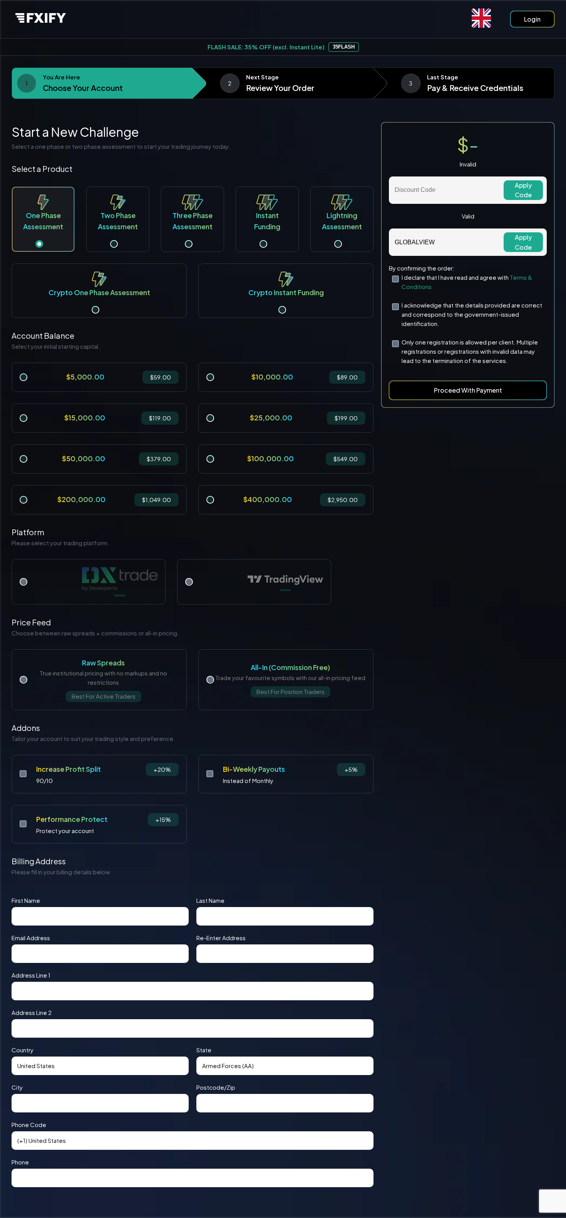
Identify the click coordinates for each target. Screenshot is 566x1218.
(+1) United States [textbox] (41, 1140)
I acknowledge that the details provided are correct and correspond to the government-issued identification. (472, 314)
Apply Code (523, 190)
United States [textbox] (36, 1065)
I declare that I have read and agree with (467, 282)
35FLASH (344, 47)
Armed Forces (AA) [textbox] (228, 1065)
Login (532, 19)
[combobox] (100, 1066)
